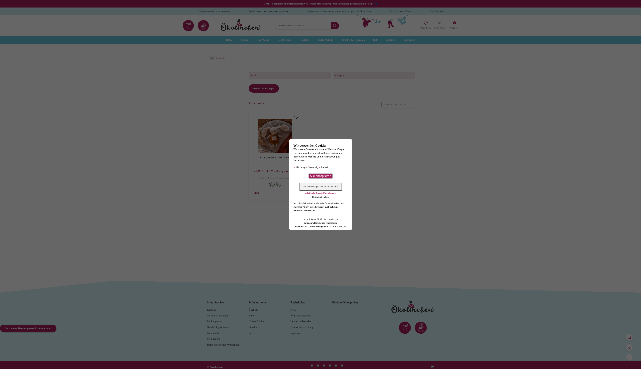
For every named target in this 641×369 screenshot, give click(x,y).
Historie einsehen (320, 197)
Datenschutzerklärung (314, 223)
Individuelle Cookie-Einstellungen (320, 193)
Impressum (332, 223)
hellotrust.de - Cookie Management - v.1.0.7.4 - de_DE (320, 227)
